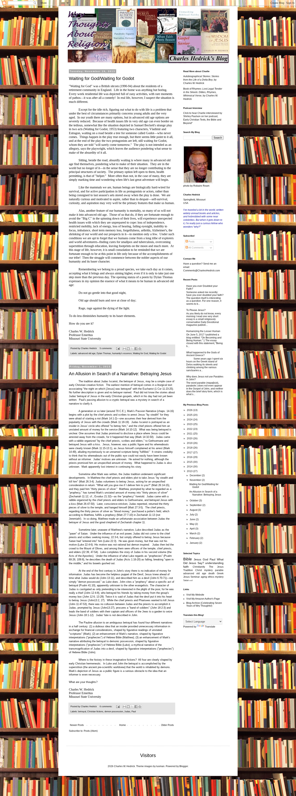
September (196, 505)
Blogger (183, 766)
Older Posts (167, 725)
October (194, 500)
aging (204, 576)
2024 (190, 419)
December (196, 475)
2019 (190, 443)
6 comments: (106, 706)
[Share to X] (132, 349)
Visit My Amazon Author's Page (203, 598)
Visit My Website (195, 594)
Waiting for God (140, 353)
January (194, 543)
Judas (127, 711)
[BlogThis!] (128, 349)
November (196, 480)
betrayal (82, 711)
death (211, 573)
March (193, 533)
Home (122, 725)
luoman (160, 766)
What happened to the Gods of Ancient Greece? (202, 354)
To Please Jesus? (196, 310)
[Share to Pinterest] (140, 349)
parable (219, 570)
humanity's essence (122, 353)
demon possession (114, 711)
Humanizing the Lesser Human (203, 331)
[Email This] (124, 349)
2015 (190, 462)
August (194, 510)
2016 (190, 457)
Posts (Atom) (91, 731)
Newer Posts (77, 725)
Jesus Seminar (191, 576)
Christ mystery (204, 570)
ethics (211, 576)
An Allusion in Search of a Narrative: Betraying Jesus (120, 373)
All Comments (196, 247)
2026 (190, 410)
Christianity (199, 566)
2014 (190, 466)
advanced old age (86, 353)
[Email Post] (117, 348)
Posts (191, 241)
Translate (210, 626)
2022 (190, 429)
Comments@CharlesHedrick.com (201, 270)
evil (191, 580)
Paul (133, 711)
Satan (186, 580)
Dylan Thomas (104, 353)
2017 (190, 452)
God (205, 559)
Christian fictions (95, 711)
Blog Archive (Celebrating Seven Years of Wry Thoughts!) (204, 604)
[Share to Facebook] (136, 349)
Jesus (197, 559)
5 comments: (106, 348)
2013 (190, 471)
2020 (190, 438)
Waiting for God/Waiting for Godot (101, 78)
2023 (190, 424)
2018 (190, 447)
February (195, 538)
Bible (187, 559)
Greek (220, 573)
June (193, 519)
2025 (190, 415)
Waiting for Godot (157, 353)
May (192, 524)
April (192, 528)
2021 (190, 433)
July (192, 514)
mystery (219, 576)
